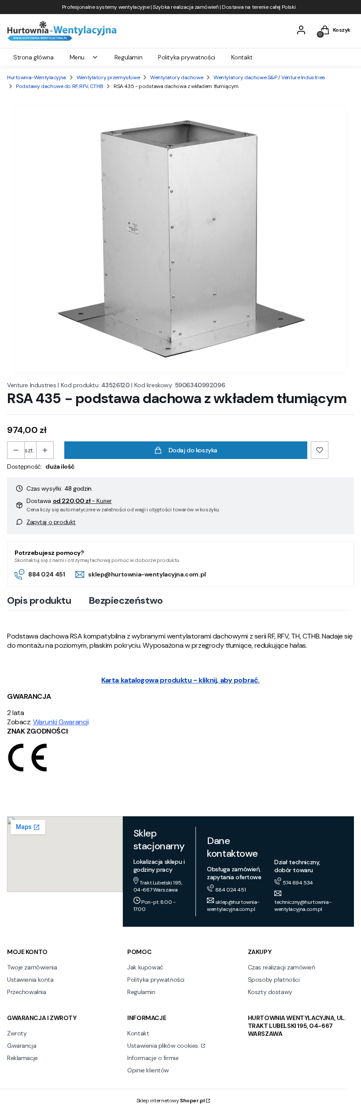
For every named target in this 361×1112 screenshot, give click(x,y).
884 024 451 (46, 574)
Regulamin (141, 992)
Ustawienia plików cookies (163, 1046)
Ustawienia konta (30, 980)
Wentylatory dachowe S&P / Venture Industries (269, 77)
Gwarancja (21, 1046)
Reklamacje (22, 1058)
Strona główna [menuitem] (33, 57)
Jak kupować (145, 967)
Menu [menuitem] (77, 57)
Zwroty (16, 1033)
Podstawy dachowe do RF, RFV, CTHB (59, 86)
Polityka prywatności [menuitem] (186, 57)
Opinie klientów (148, 1070)
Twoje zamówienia (32, 967)
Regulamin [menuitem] (128, 57)
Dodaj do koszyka (193, 450)
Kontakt (138, 1033)
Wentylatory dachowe (176, 77)
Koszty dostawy (270, 992)
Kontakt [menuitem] (242, 57)
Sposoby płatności (274, 980)
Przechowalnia (26, 992)
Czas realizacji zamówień (281, 967)
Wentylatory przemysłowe (108, 77)
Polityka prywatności (155, 980)
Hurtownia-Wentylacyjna (36, 77)
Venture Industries (31, 385)
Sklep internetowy (170, 1100)
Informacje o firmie (152, 1058)
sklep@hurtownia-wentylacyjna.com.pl (147, 574)
